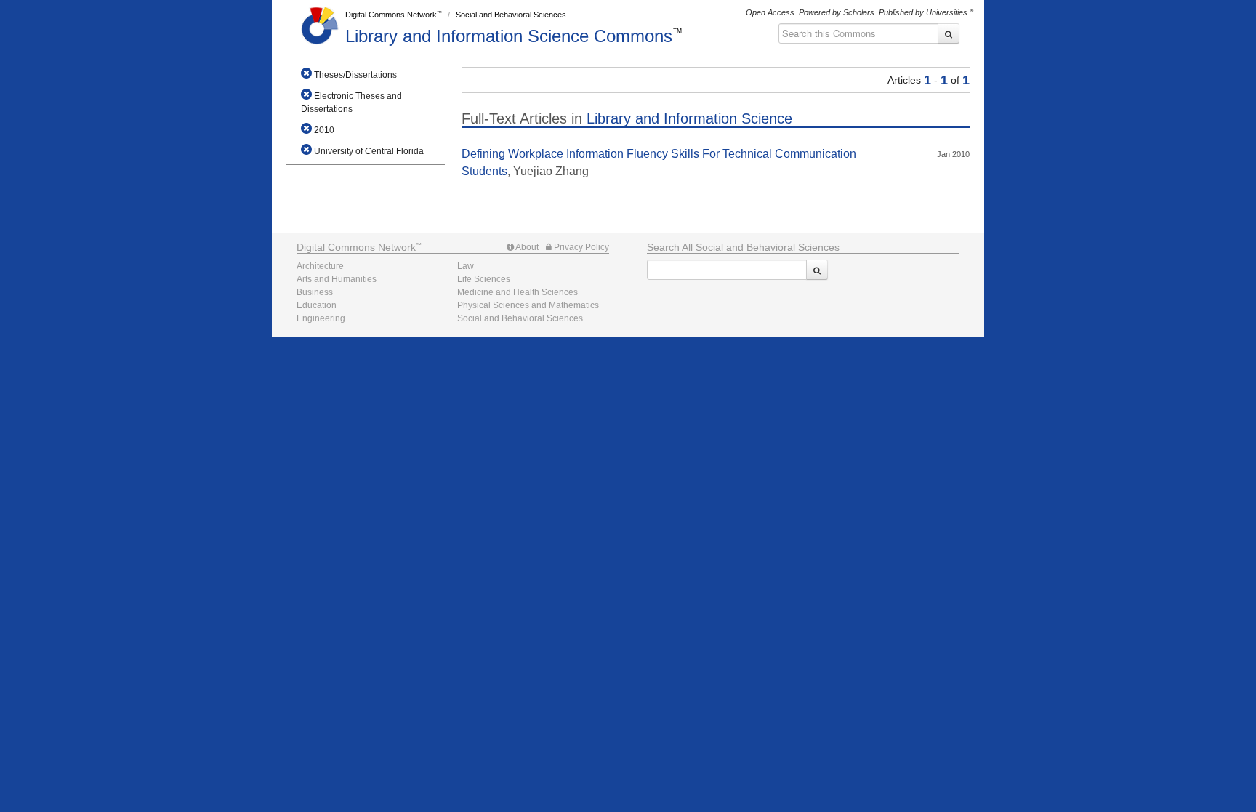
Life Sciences (483, 279)
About (526, 247)
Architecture (320, 266)
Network (356, 247)
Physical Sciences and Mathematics (528, 305)
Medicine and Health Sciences (517, 292)
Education (317, 305)
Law (465, 266)
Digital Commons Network (391, 14)
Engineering (321, 318)
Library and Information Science (508, 36)
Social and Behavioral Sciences (511, 14)
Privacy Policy (580, 247)
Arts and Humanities (337, 279)
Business (315, 292)
